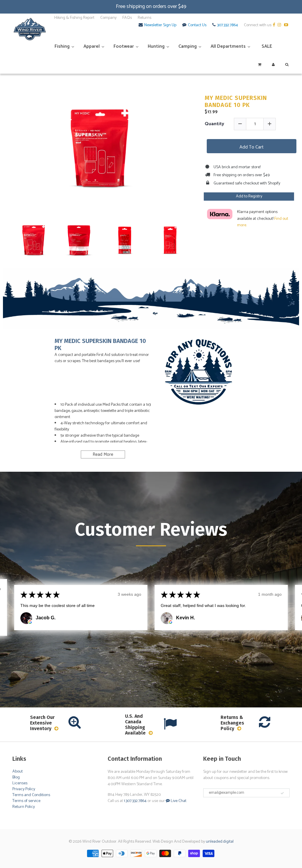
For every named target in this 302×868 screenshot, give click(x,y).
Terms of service (26, 801)
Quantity (214, 124)
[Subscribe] (282, 793)
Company (108, 18)
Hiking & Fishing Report (74, 18)
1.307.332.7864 (135, 801)
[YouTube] (287, 25)
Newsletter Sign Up (160, 25)
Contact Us (197, 25)
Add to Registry (249, 196)
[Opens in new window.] (30, 622)
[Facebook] (275, 25)
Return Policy (23, 806)
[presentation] (6, 235)
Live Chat (178, 801)
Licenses (19, 783)
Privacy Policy (23, 789)
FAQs (127, 18)
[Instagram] (280, 25)
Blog (16, 777)
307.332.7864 (227, 25)
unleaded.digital (220, 841)
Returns (144, 18)
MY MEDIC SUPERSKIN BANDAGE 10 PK (236, 101)
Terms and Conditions (31, 795)
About (17, 771)
